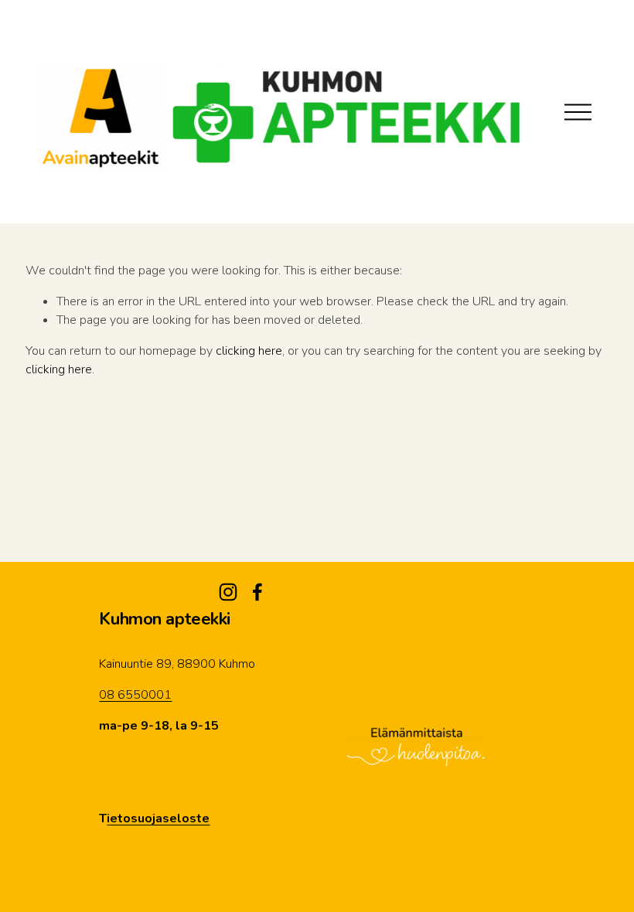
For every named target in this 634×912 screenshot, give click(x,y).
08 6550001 (135, 694)
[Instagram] (228, 592)
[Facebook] (257, 592)
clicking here (249, 350)
